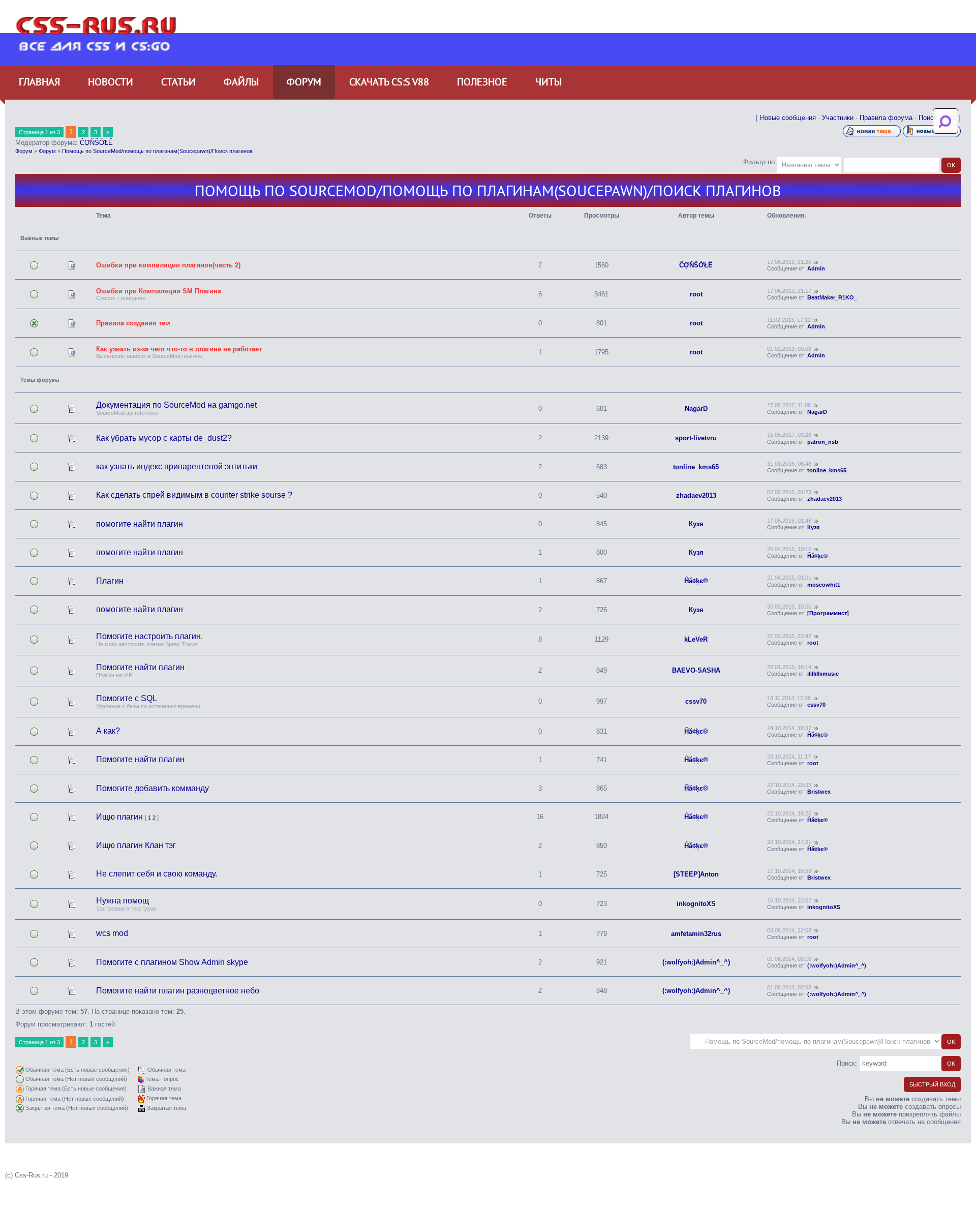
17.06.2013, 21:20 (789, 262)
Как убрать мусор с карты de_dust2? (164, 438)
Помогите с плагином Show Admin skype (172, 962)
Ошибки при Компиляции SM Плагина (158, 291)
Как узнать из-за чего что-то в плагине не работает (179, 349)
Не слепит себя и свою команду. (156, 873)
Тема (103, 215)
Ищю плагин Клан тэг (136, 845)
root (696, 294)
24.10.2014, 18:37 (789, 728)
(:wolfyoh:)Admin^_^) (696, 962)
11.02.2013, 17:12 (789, 320)
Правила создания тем (133, 323)
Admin (816, 268)
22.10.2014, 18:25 (789, 813)
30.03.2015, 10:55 (789, 606)
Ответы (540, 215)
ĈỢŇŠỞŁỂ (96, 142)
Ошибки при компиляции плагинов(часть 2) (168, 265)
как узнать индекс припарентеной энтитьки (176, 466)
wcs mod (112, 933)
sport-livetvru (696, 438)
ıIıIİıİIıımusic (823, 674)
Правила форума (886, 118)
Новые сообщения (788, 118)
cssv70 (696, 701)
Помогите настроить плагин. (149, 636)
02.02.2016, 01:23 (789, 492)
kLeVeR (696, 639)
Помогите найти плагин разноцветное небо (177, 990)
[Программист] (828, 613)
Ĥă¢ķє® (817, 556)
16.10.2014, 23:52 (789, 900)
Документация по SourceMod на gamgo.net (176, 405)
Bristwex (819, 792)
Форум (24, 151)
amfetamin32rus (696, 934)
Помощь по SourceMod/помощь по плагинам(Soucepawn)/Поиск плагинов (157, 151)
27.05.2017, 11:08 (789, 405)
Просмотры (601, 215)
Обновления (785, 215)
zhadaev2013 (696, 495)
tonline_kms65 (696, 467)
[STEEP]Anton (696, 874)
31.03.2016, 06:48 (789, 464)
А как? (108, 731)
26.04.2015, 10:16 (789, 549)
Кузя (696, 524)
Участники (837, 118)
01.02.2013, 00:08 (789, 349)
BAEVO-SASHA (696, 670)
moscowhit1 (823, 585)
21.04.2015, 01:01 (789, 578)
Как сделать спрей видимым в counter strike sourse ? (194, 495)
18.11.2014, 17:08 (789, 698)
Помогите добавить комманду (152, 788)
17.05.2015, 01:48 (789, 521)
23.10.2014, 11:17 (789, 756)
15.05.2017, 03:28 (789, 435)
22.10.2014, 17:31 (789, 842)
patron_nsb (822, 442)
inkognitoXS (696, 904)
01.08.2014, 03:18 (789, 959)
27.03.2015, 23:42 (789, 636)
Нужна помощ (122, 900)
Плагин (110, 581)
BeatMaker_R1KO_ (832, 297)
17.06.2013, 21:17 (789, 291)
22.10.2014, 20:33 (789, 785)
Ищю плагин (119, 816)
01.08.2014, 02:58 (789, 987)
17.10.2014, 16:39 (789, 871)
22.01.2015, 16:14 (789, 667)
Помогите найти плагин (140, 667)
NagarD (696, 408)
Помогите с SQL (126, 698)
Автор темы (696, 215)
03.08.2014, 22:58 (789, 930)
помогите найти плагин (139, 524)
